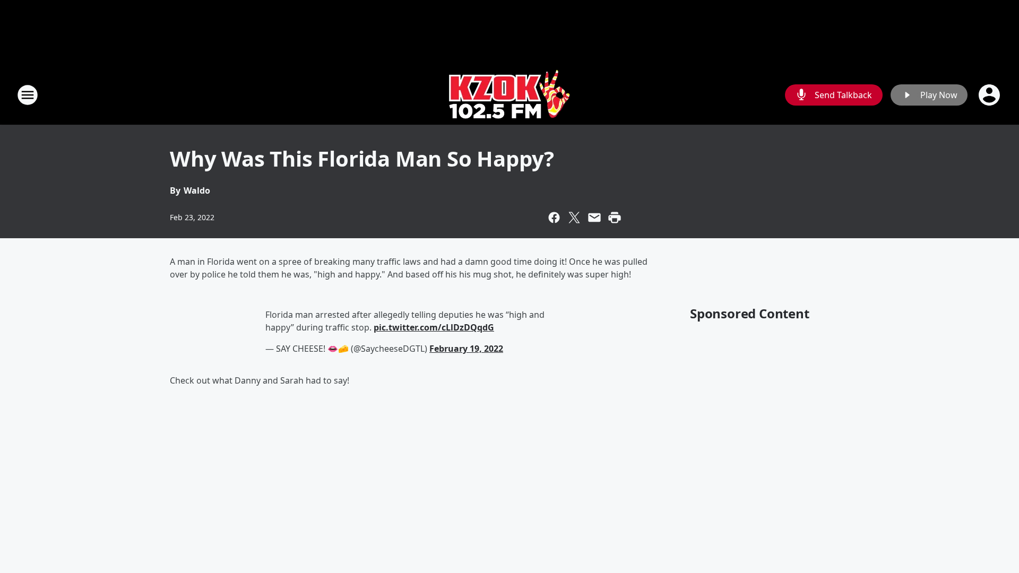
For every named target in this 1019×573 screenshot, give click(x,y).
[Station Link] (509, 95)
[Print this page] (614, 217)
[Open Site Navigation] (27, 95)
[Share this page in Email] (594, 217)
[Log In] (990, 95)
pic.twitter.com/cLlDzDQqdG (434, 327)
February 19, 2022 (466, 348)
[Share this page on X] (574, 217)
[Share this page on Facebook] (554, 217)
